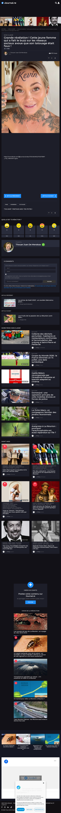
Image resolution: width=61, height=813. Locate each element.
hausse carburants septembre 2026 (47, 465)
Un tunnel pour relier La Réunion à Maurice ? (29, 699)
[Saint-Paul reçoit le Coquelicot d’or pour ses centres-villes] (15, 454)
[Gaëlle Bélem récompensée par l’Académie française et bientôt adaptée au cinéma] (15, 376)
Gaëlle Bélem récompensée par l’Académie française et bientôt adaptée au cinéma (43, 377)
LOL (30, 236)
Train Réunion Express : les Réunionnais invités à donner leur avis (30, 720)
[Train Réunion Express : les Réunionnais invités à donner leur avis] (30, 709)
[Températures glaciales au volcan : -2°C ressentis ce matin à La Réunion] (30, 667)
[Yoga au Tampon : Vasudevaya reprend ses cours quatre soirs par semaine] (15, 491)
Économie (40, 542)
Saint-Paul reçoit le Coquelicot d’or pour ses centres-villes (15, 470)
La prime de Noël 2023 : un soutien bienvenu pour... (35, 301)
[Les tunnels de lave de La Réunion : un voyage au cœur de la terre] (30, 621)
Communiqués (6, 503)
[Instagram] (5, 807)
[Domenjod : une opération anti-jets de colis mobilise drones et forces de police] (15, 396)
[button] (43, 783)
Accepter (21, 809)
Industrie (46, 542)
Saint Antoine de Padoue (39, 504)
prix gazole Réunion (49, 469)
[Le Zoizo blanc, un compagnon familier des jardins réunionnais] (15, 413)
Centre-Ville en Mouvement (15, 465)
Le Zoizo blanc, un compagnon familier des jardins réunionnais (44, 412)
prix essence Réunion (38, 469)
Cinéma (9, 542)
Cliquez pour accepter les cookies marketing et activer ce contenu (30, 778)
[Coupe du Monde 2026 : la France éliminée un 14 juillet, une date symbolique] (15, 359)
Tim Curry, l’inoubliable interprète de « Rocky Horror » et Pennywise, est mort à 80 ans (15, 547)
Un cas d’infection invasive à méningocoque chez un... (23, 747)
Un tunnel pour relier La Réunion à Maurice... (52, 746)
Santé (11, 503)
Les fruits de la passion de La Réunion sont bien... (35, 316)
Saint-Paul (17, 468)
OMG (7, 236)
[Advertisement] (30, 11)
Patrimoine (46, 503)
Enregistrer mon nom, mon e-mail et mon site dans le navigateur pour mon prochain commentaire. (28, 277)
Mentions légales (6, 803)
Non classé (8, 35)
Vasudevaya (18, 507)
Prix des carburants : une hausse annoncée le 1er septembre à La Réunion (44, 472)
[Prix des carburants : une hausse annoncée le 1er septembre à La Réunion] (46, 454)
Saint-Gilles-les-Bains (8, 468)
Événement (5, 465)
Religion (52, 503)
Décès (13, 542)
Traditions (48, 504)
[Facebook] (1, 807)
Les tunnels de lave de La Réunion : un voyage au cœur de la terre (30, 632)
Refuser (29, 809)
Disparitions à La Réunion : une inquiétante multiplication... (37, 747)
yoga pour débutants (17, 508)
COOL (42, 236)
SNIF (54, 236)
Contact (4, 804)
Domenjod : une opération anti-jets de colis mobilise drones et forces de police (43, 396)
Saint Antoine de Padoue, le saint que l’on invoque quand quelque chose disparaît (44, 507)
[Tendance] (5, 447)
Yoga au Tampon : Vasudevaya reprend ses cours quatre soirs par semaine (14, 512)
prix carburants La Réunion (39, 468)
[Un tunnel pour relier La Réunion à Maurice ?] (30, 689)
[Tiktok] (11, 807)
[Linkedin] (8, 807)
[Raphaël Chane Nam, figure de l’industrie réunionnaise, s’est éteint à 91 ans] (46, 531)
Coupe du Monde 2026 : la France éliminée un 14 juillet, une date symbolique (44, 358)
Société (35, 503)
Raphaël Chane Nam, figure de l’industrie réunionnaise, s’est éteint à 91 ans (45, 547)
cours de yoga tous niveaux (10, 506)
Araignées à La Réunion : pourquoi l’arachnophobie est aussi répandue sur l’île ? (44, 429)
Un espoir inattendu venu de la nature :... (8, 746)
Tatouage (22, 204)
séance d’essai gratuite (9, 507)
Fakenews (13, 204)
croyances (40, 503)
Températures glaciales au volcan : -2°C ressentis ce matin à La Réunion (27, 677)
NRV (19, 236)
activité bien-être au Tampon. (10, 504)
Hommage (5, 542)
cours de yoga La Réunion (9, 505)
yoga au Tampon (7, 508)
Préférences (39, 809)
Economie (35, 465)
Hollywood (18, 542)
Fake (6, 204)
